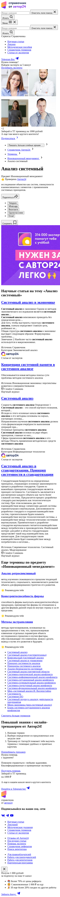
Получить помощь (10, 770)
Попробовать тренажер (13, 752)
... (26, 145)
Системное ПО (15, 696)
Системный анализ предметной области (28, 671)
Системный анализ (17, 398)
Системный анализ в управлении (24, 660)
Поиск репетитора (17, 849)
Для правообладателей (19, 854)
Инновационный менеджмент (23, 158)
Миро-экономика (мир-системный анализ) (29, 705)
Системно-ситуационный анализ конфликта (30, 680)
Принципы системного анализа (24, 666)
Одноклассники (16, 213)
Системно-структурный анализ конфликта (29, 685)
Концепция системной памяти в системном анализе (28, 367)
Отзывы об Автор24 (18, 838)
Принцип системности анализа (23, 663)
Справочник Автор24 (19, 149)
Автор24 (21, 179)
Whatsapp (13, 206)
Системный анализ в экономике (28, 302)
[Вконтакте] (3, 816)
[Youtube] (12, 816)
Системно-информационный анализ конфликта (32, 677)
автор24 (8, 803)
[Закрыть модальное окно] (4, 869)
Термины (12, 154)
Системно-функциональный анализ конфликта (32, 688)
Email (11, 216)
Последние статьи (16, 841)
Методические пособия (19, 47)
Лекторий (12, 824)
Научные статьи (15, 41)
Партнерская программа (20, 862)
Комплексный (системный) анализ (25, 657)
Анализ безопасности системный (24, 669)
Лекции (11, 44)
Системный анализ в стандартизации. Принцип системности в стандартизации (27, 470)
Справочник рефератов (19, 846)
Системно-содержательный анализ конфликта (31, 682)
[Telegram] (8, 816)
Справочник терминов (19, 50)
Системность (14, 693)
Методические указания (20, 827)
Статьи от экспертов (18, 52)
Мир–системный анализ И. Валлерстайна (29, 691)
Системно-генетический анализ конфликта (30, 674)
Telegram (13, 203)
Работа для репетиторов (19, 860)
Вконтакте (13, 209)
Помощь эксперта (16, 843)
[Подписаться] (17, 138)
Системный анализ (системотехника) (26, 655)
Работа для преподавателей (21, 857)
